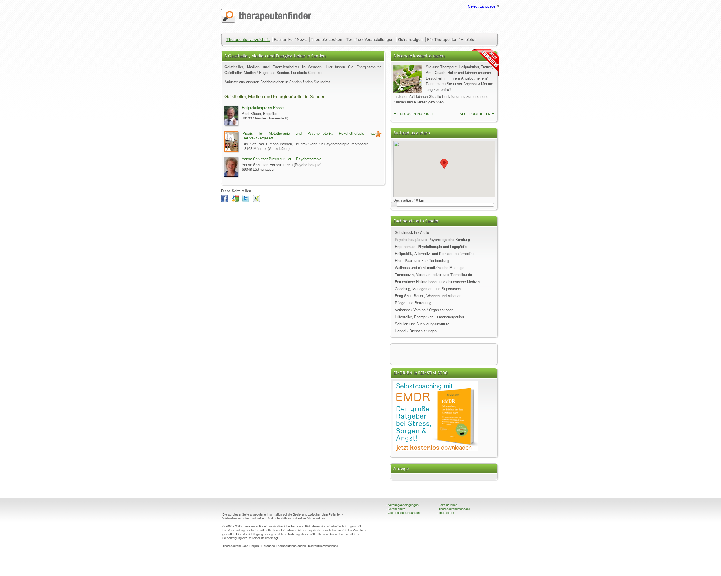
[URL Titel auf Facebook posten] (226, 200)
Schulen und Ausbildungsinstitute (422, 323)
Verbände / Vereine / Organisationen (424, 309)
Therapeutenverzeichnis (248, 39)
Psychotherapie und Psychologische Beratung (432, 239)
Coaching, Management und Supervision (428, 288)
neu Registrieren (475, 113)
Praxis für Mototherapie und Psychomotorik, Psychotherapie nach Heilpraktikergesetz (310, 135)
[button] (444, 164)
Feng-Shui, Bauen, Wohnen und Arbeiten (428, 295)
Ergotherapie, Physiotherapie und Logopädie (431, 246)
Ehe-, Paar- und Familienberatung (422, 260)
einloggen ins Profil (415, 113)
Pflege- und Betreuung (413, 302)
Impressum (445, 512)
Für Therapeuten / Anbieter (451, 39)
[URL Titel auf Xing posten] (258, 200)
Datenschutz (395, 508)
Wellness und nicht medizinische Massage (429, 267)
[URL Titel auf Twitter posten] (247, 200)
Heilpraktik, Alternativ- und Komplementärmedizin (435, 253)
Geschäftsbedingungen (403, 512)
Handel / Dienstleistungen (416, 330)
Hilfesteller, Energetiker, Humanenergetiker (429, 316)
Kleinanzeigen (410, 39)
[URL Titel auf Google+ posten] (236, 200)
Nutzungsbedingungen (402, 504)
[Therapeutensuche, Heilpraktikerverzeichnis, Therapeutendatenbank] (266, 21)
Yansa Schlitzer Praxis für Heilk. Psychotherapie (281, 158)
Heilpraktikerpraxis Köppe (263, 107)
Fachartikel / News (290, 39)
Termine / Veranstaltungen (369, 39)
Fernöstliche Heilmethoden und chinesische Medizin (437, 281)
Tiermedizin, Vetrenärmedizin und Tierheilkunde (433, 274)
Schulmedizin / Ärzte (412, 232)
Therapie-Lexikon (326, 39)
